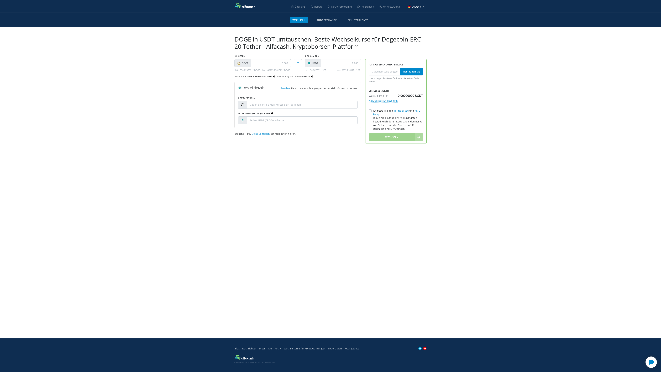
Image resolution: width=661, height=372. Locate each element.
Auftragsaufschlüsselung (383, 100)
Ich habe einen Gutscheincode (386, 64)
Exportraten (335, 348)
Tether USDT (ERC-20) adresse (254, 113)
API (270, 348)
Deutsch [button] (416, 6)
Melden (285, 88)
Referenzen (367, 6)
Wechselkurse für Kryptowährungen (305, 348)
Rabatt (318, 6)
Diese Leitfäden (261, 133)
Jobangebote (352, 348)
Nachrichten (249, 348)
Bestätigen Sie (411, 71)
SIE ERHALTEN (312, 56)
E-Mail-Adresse (246, 97)
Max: (276, 70)
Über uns (300, 6)
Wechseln (299, 20)
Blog (236, 348)
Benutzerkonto (358, 20)
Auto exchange (327, 20)
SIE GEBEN (239, 56)
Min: (247, 70)
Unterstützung (391, 6)
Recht (278, 348)
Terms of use (401, 110)
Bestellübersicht (379, 90)
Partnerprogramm (341, 6)
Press (262, 348)
